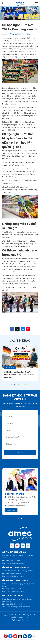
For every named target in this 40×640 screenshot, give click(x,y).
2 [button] (11, 384)
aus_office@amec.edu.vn (15, 576)
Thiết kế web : (16, 620)
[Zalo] (23, 545)
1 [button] (9, 384)
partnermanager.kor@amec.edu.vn (19, 607)
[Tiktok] (28, 545)
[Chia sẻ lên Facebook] (12, 329)
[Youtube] (17, 545)
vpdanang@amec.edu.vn (15, 506)
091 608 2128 (12, 503)
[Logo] (20, 3)
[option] (20, 13)
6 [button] (21, 384)
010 (11, 604)
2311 (20, 604)
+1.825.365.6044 (16, 589)
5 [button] (18, 384)
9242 (15, 604)
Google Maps (10, 510)
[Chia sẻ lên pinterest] (28, 329)
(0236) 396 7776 (23, 503)
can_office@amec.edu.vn (15, 591)
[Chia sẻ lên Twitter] (17, 329)
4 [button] (16, 384)
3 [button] (14, 384)
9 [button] (28, 384)
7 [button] (23, 384)
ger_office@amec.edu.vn (15, 563)
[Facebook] (12, 545)
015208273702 (15, 560)
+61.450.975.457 (16, 573)
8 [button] (25, 384)
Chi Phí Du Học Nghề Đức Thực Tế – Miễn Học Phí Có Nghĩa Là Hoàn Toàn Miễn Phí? (19, 375)
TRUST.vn (25, 620)
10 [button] (30, 384)
